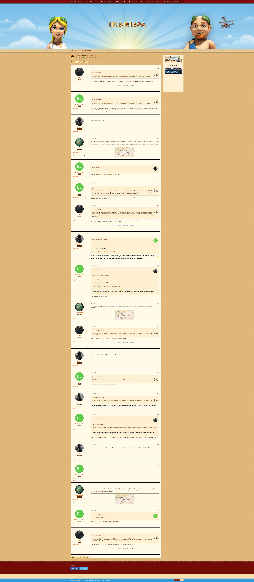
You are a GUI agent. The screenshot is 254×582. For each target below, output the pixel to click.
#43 (158, 117)
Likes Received (75, 81)
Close (182, 580)
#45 (158, 163)
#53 (158, 372)
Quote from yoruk (96, 167)
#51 (158, 326)
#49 (158, 265)
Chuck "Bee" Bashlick (90, 57)
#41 (158, 68)
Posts (74, 83)
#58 (158, 486)
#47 (158, 205)
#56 (158, 444)
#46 (158, 183)
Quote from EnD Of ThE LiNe (99, 239)
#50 (158, 303)
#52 (158, 352)
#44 (158, 138)
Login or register (175, 1)
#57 (158, 465)
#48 (158, 235)
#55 (158, 414)
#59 (158, 510)
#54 (158, 393)
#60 (158, 531)
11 (84, 61)
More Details (177, 580)
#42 (158, 95)
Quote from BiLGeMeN (98, 72)
